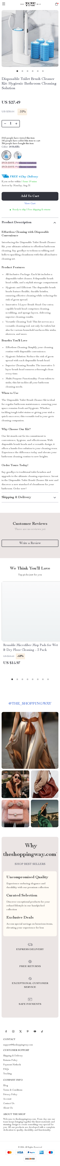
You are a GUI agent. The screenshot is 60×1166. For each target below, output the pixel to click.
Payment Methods (12, 1065)
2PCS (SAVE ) (10, 163)
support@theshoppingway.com (18, 1045)
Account (7, 1099)
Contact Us (8, 1103)
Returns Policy (10, 1060)
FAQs (6, 1069)
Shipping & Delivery (13, 1056)
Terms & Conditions (12, 1090)
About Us (8, 1108)
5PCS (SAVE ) (10, 167)
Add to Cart (30, 196)
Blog (5, 1086)
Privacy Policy (10, 1094)
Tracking (7, 1074)
